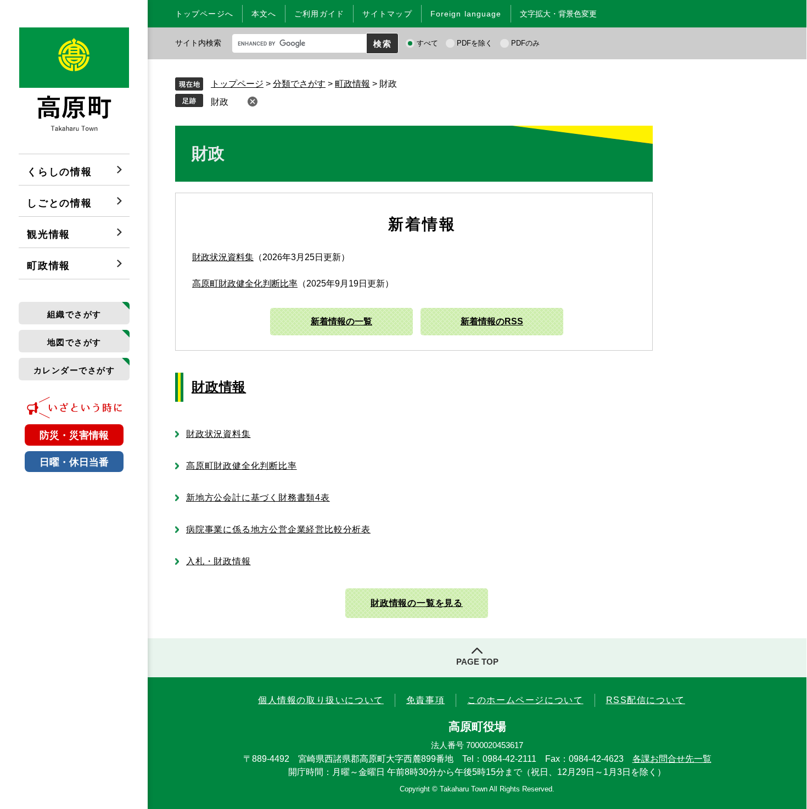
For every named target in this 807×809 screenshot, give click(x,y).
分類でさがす (299, 83)
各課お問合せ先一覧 (671, 758)
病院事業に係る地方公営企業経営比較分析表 (278, 529)
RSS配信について (645, 700)
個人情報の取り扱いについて (321, 700)
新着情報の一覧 (341, 321)
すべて (427, 43)
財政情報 (219, 386)
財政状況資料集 (223, 257)
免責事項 (425, 700)
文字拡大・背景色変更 (558, 13)
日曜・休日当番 (74, 462)
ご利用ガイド (319, 13)
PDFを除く (474, 43)
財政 (219, 101)
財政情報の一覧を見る (417, 603)
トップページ (237, 83)
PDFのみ (525, 43)
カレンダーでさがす (74, 370)
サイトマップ (387, 13)
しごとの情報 (59, 203)
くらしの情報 (59, 171)
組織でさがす (74, 314)
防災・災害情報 (74, 435)
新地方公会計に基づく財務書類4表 (258, 497)
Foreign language (466, 13)
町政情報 (48, 265)
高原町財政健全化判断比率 (245, 283)
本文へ (263, 13)
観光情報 (48, 234)
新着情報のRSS (492, 321)
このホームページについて (525, 700)
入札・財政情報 (218, 561)
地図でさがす (74, 342)
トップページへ (204, 13)
